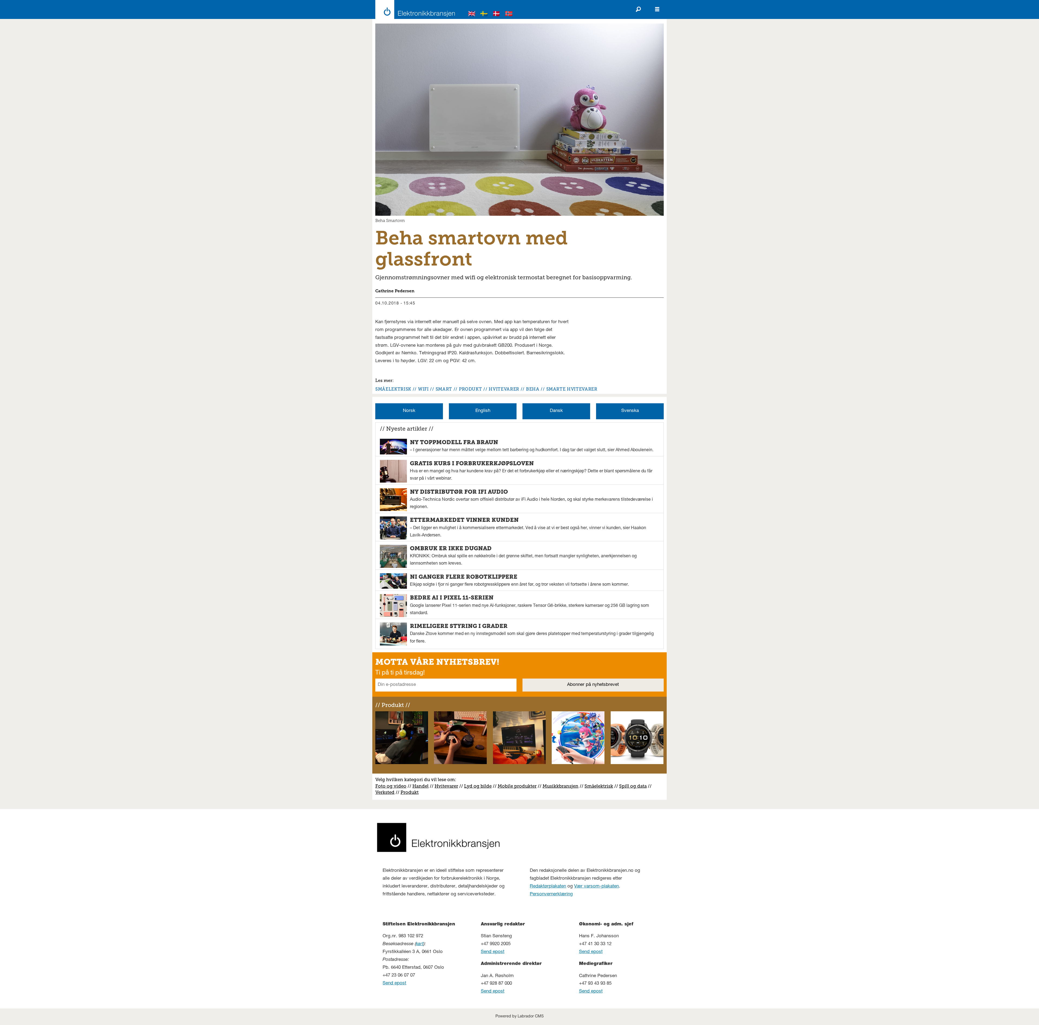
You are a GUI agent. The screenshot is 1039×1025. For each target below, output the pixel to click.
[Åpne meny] (657, 9)
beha (533, 389)
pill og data (634, 786)
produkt (470, 389)
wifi (423, 389)
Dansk (556, 411)
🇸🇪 (484, 14)
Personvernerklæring (551, 894)
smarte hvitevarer (571, 389)
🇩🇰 (496, 14)
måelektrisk (600, 786)
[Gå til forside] (413, 9)
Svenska (630, 411)
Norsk (409, 411)
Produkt (409, 792)
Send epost (394, 983)
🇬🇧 (472, 14)
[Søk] (638, 9)
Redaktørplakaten (548, 886)
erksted (386, 792)
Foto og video (390, 786)
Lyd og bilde (478, 786)
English (482, 411)
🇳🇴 (509, 14)
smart (444, 389)
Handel (420, 786)
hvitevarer (504, 389)
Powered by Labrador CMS (519, 1017)
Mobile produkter (517, 786)
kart (419, 944)
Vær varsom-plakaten (596, 886)
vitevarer (448, 786)
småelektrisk (393, 389)
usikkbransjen (562, 786)
